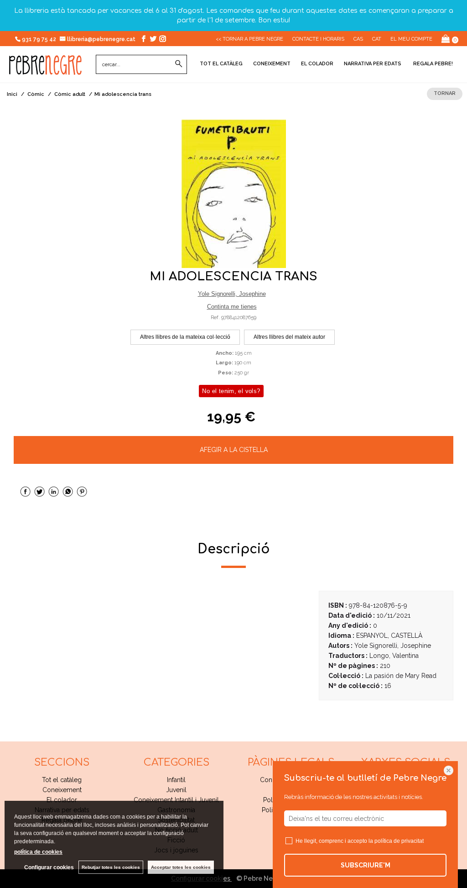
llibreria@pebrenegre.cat (102, 39)
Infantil (176, 779)
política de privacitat (399, 841)
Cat (376, 39)
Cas (358, 39)
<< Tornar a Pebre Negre (249, 39)
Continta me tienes (232, 306)
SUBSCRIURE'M (365, 865)
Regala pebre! (432, 64)
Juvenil (176, 789)
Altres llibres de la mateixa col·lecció (185, 337)
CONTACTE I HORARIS (318, 39)
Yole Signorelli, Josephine (232, 293)
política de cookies (38, 852)
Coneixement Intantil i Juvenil (176, 800)
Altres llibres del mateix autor (289, 337)
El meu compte (411, 39)
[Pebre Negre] (45, 70)
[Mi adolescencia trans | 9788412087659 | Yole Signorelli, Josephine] (233, 194)
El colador (317, 64)
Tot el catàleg (221, 64)
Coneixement (272, 64)
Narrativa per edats (372, 64)
